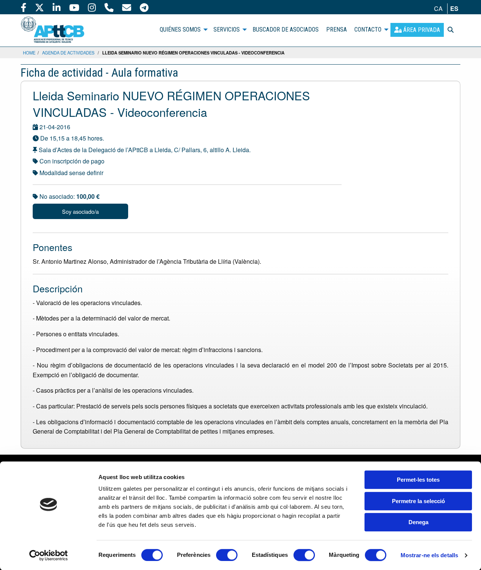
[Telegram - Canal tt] (144, 7)
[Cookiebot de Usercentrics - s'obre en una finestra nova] (49, 555)
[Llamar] (108, 7)
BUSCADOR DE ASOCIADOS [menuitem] (286, 29)
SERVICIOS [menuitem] (226, 29)
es (454, 8)
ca (438, 8)
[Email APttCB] (126, 7)
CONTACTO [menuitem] (367, 29)
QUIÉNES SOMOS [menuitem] (180, 29)
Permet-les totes (418, 479)
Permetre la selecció (418, 501)
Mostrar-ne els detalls (429, 555)
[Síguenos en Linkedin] (57, 7)
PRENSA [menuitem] (336, 29)
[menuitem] (417, 30)
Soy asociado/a (80, 211)
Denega (418, 522)
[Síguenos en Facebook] (23, 7)
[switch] (226, 555)
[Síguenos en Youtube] (74, 7)
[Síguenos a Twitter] (39, 7)
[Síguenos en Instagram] (92, 7)
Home (29, 53)
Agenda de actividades (68, 53)
